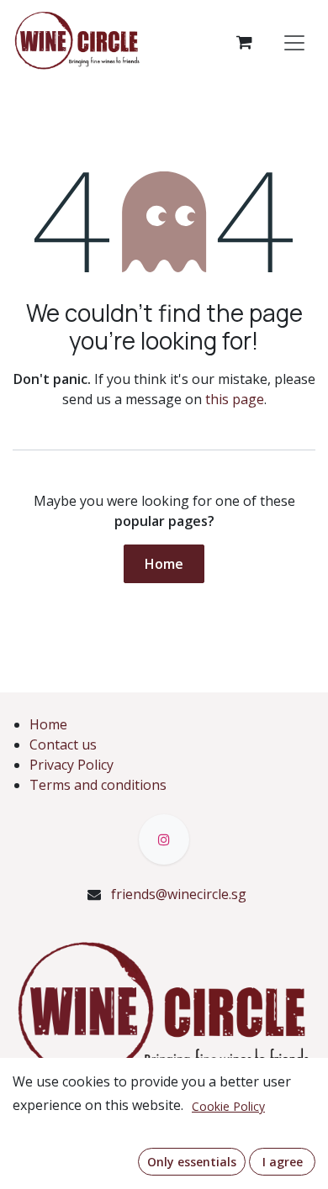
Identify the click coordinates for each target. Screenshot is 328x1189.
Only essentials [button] (191, 1162)
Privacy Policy (71, 764)
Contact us (63, 744)
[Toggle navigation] (294, 42)
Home (164, 564)
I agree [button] (282, 1162)
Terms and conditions (98, 785)
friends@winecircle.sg (178, 894)
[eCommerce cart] (244, 42)
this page (234, 399)
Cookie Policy (228, 1106)
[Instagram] (164, 839)
